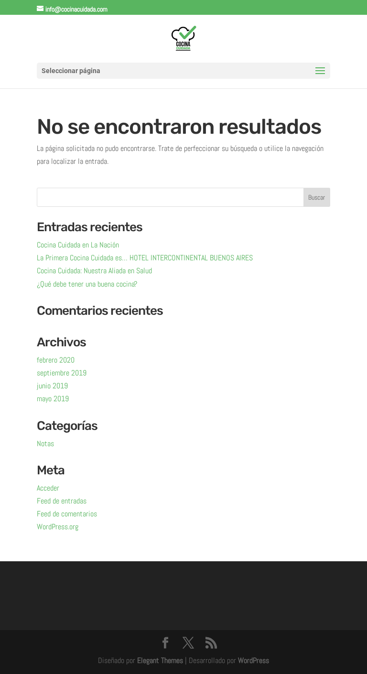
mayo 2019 (53, 399)
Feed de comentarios (67, 514)
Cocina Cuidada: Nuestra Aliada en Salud (94, 271)
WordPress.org (57, 527)
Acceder (48, 488)
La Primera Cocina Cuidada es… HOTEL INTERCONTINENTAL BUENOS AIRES (145, 258)
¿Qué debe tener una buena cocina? (87, 284)
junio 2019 (52, 386)
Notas (45, 444)
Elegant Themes (160, 660)
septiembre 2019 (61, 373)
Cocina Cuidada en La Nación (78, 245)
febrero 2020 (56, 360)
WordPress (253, 660)
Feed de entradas (61, 501)
